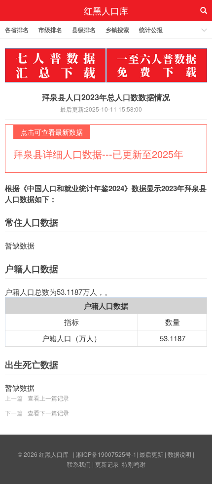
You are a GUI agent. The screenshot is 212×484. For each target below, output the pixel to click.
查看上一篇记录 (48, 398)
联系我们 (79, 464)
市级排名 (50, 29)
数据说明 (179, 454)
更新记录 (107, 464)
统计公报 (151, 29)
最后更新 (151, 454)
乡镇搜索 (117, 29)
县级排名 (84, 29)
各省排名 (17, 29)
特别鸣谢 (133, 464)
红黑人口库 (106, 10)
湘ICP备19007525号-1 (106, 454)
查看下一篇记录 (48, 412)
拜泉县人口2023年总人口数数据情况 (106, 97)
